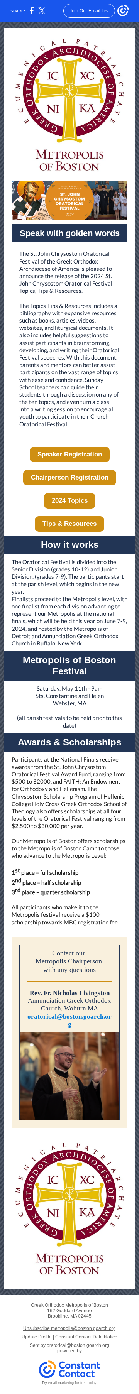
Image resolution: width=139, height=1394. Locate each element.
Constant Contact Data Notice (86, 1337)
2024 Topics (70, 500)
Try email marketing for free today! (70, 1383)
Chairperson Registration (69, 477)
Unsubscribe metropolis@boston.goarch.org (69, 1328)
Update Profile (37, 1337)
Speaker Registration (69, 454)
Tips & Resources (69, 523)
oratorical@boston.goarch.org (69, 1020)
